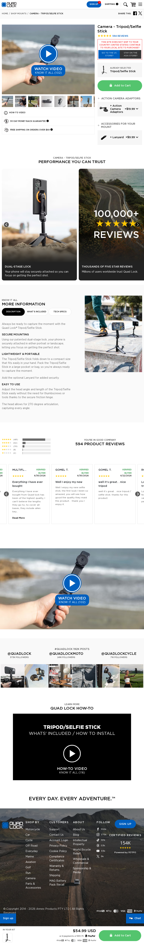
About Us (79, 829)
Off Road (32, 846)
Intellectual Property (80, 842)
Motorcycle (33, 829)
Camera (30, 878)
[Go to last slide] (6, 224)
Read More (18, 518)
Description (13, 312)
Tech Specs (60, 312)
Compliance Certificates (56, 858)
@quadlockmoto (66, 654)
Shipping (110, 4)
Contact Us (56, 835)
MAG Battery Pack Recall (57, 883)
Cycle (29, 840)
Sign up (8, 918)
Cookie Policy (58, 851)
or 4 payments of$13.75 (71, 936)
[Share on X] (140, 13)
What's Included (36, 312)
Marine (30, 856)
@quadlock (19, 654)
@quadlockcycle (118, 654)
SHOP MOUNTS (18, 14)
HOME (5, 14)
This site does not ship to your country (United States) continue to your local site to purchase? (119, 45)
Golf (28, 867)
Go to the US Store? (109, 54)
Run (28, 873)
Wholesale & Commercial (81, 861)
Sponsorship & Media (82, 870)
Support (54, 829)
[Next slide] (137, 224)
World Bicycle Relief (82, 851)
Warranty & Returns (56, 868)
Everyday (32, 851)
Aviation (31, 862)
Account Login (58, 840)
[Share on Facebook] (135, 13)
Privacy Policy (58, 846)
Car (28, 835)
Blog (76, 835)
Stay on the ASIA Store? (130, 54)
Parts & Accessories (33, 886)
